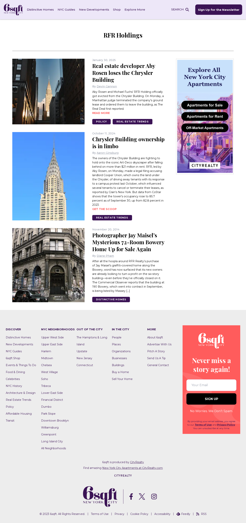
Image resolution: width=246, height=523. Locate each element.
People (116, 337)
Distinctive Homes (40, 9)
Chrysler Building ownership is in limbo (128, 143)
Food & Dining (15, 372)
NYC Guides (66, 9)
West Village (49, 372)
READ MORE (101, 113)
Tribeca (46, 386)
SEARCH (177, 9)
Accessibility (162, 514)
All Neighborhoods (53, 448)
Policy (101, 121)
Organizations (121, 351)
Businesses (119, 358)
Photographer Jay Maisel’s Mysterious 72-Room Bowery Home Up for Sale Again (128, 242)
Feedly (185, 514)
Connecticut (84, 365)
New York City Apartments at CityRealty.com (132, 468)
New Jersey (84, 358)
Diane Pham (105, 256)
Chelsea (46, 365)
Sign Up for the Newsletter (218, 10)
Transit (10, 420)
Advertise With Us (159, 344)
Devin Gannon (107, 86)
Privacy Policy (226, 424)
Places (116, 344)
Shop (117, 9)
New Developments (94, 9)
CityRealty (137, 462)
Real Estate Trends (132, 121)
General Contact (158, 365)
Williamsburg (50, 427)
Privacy (119, 514)
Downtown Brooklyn (55, 420)
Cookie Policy (139, 514)
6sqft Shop (13, 358)
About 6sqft (155, 337)
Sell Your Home (122, 379)
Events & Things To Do (21, 365)
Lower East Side (52, 393)
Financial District (52, 400)
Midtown (47, 358)
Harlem (46, 351)
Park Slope (48, 413)
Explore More (135, 9)
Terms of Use (203, 424)
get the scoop (104, 209)
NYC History (14, 386)
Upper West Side (52, 337)
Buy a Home (120, 372)
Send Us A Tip (156, 358)
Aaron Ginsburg (108, 153)
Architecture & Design (21, 393)
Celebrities (13, 379)
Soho (44, 379)
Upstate (81, 351)
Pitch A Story (156, 351)
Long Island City (52, 441)
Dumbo (46, 406)
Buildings (118, 365)
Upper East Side (52, 344)
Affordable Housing (19, 413)
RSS (204, 514)
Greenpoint (48, 434)
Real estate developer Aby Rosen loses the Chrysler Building (123, 72)
